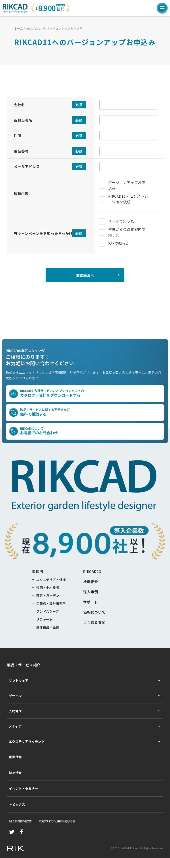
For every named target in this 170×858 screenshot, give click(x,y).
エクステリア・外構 (51, 579)
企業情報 (15, 757)
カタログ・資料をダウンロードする (52, 393)
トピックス (17, 804)
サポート (90, 602)
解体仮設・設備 (47, 627)
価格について (94, 612)
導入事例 (90, 591)
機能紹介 (90, 581)
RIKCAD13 (92, 571)
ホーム (18, 28)
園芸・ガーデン (47, 595)
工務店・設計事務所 (51, 603)
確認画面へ (85, 275)
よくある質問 (94, 622)
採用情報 (15, 773)
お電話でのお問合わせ (39, 431)
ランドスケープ (47, 611)
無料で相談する (45, 412)
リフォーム (44, 619)
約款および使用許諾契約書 (54, 821)
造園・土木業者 (47, 587)
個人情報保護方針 (21, 821)
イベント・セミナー (23, 788)
